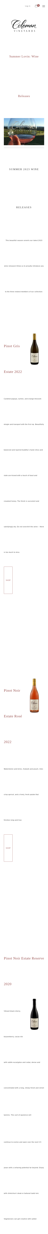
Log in (27, 6)
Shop (8, 580)
